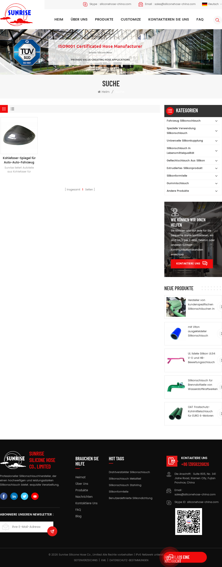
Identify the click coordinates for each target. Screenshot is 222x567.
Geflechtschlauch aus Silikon (186, 161)
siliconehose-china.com (115, 4)
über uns (81, 484)
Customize (131, 19)
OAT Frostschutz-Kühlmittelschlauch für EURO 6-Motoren (201, 411)
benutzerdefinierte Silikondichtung (130, 498)
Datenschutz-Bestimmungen (128, 560)
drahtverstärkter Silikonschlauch (129, 472)
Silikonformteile (177, 176)
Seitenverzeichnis (86, 560)
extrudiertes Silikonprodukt (184, 168)
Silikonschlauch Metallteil (125, 479)
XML (103, 560)
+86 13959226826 (195, 464)
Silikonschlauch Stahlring (125, 485)
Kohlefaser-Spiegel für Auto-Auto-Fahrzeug (19, 160)
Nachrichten (84, 497)
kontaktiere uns (86, 503)
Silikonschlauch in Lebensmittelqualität (180, 150)
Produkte (104, 19)
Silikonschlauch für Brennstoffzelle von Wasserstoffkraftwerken (203, 385)
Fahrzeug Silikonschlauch (184, 121)
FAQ (200, 19)
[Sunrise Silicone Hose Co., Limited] (16, 14)
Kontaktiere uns (188, 264)
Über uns (79, 19)
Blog (78, 516)
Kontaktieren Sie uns (168, 19)
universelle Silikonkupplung (185, 141)
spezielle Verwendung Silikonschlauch (181, 130)
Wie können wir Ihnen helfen (188, 222)
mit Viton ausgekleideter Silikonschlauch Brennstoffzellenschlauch (203, 331)
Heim (58, 19)
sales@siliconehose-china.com (175, 4)
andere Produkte (178, 191)
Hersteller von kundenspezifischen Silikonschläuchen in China (201, 304)
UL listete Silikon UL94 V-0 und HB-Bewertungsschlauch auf (201, 358)
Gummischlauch (178, 183)
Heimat (80, 477)
